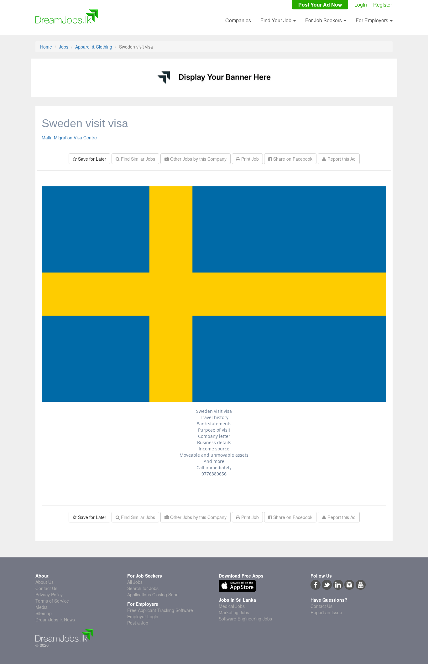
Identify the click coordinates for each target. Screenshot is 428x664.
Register (382, 5)
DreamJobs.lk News (55, 619)
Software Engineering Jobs (245, 618)
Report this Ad (341, 159)
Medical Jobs (232, 606)
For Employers (372, 20)
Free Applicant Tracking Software (160, 610)
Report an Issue (326, 612)
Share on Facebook (292, 159)
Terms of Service (52, 601)
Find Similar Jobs (137, 159)
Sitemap (43, 613)
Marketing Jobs (234, 612)
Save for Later (91, 159)
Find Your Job (276, 20)
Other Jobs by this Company (198, 159)
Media (41, 607)
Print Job (249, 159)
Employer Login (142, 616)
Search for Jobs (143, 588)
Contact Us (46, 588)
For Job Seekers (324, 20)
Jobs (63, 47)
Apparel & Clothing (93, 47)
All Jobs (135, 582)
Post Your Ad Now (320, 5)
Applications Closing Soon (153, 594)
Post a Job (137, 623)
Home (46, 47)
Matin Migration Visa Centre (69, 137)
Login (360, 5)
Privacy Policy (49, 594)
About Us (44, 582)
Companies (238, 20)
